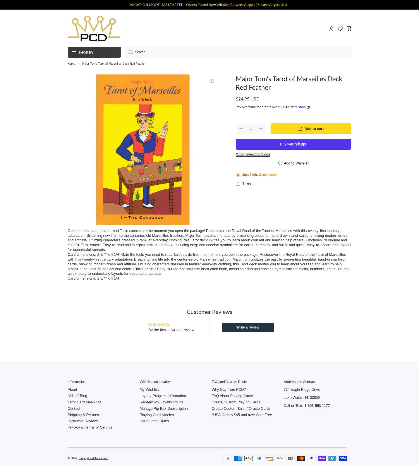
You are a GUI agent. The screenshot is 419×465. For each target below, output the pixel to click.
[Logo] (94, 28)
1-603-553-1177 (317, 406)
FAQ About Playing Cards (232, 396)
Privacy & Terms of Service (90, 427)
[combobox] (238, 52)
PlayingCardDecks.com (93, 458)
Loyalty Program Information (163, 396)
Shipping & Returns (83, 415)
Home (71, 63)
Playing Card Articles (157, 415)
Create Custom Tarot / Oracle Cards (241, 408)
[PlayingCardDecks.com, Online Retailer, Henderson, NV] (150, 458)
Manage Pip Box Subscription (164, 408)
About (72, 389)
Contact (74, 408)
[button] (243, 184)
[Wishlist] (340, 28)
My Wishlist (149, 389)
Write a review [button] (247, 327)
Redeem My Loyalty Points (162, 402)
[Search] (129, 52)
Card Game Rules (154, 421)
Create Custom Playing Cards (236, 402)
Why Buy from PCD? (229, 389)
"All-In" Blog (77, 396)
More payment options (253, 154)
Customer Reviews (83, 421)
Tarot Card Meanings (84, 402)
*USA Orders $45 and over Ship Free (242, 415)
